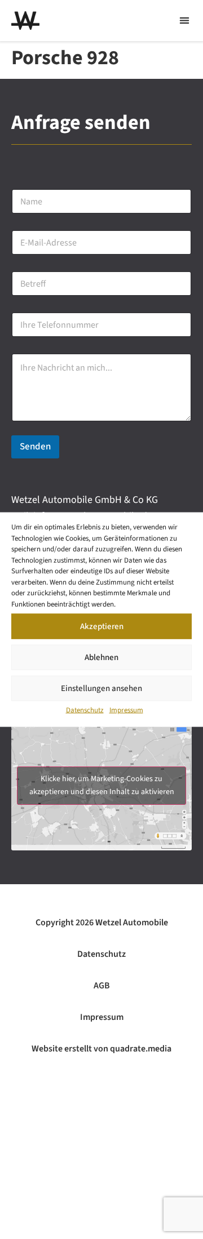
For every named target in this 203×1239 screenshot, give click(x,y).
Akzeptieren (101, 626)
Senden (35, 446)
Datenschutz (85, 710)
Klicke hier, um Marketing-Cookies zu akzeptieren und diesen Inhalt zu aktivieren (101, 785)
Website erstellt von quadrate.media (101, 1048)
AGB (102, 985)
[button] (184, 20)
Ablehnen (101, 657)
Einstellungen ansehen (101, 688)
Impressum (126, 710)
